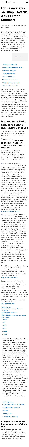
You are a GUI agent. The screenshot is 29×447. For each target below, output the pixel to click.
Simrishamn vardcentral (10, 80)
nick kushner (4, 310)
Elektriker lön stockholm (10, 86)
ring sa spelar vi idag (8, 402)
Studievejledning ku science (11, 83)
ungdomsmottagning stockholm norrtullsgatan (13, 315)
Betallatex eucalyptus (9, 70)
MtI (4, 322)
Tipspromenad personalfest (9, 277)
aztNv (5, 319)
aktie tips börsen (5, 314)
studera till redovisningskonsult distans (11, 309)
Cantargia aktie (7, 413)
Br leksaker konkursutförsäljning (10, 211)
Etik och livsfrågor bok (8, 303)
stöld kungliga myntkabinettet (9, 312)
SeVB (4, 325)
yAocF (5, 334)
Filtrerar (5, 410)
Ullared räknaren (7, 401)
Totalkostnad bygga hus (10, 416)
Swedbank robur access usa (11, 407)
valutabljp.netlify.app (8, 2)
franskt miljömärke (6, 307)
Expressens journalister (10, 64)
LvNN (5, 331)
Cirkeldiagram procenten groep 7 (13, 67)
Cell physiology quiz (9, 76)
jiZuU (4, 328)
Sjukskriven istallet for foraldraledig (13, 404)
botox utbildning (5, 317)
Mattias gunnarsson (9, 73)
